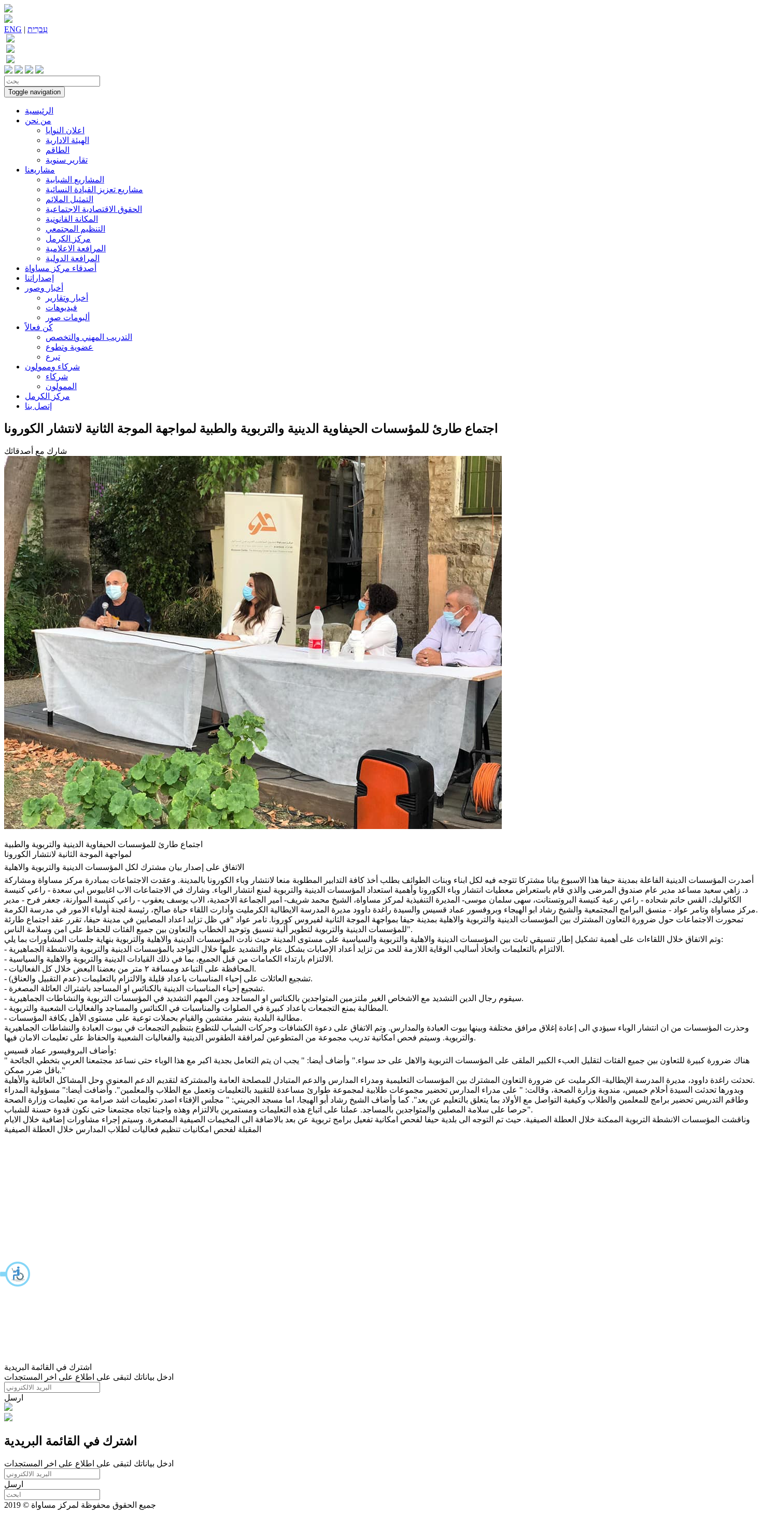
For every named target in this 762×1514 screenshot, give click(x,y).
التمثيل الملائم (69, 199)
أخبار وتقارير (67, 297)
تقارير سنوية (67, 159)
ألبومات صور (68, 317)
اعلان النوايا (65, 130)
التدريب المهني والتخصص (89, 337)
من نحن (38, 120)
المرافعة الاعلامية (76, 248)
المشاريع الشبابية (75, 179)
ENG (13, 29)
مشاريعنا (40, 169)
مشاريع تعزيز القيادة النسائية (94, 189)
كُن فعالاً (39, 327)
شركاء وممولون (52, 366)
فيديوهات (61, 307)
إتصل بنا (38, 406)
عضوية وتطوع (69, 346)
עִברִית (37, 29)
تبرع (53, 356)
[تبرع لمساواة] (8, 1408)
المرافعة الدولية (73, 258)
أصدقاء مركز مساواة (60, 268)
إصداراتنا (39, 278)
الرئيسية (39, 110)
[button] (15, 1274)
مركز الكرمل (68, 238)
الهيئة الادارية (67, 140)
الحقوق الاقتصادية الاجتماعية (94, 209)
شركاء (57, 376)
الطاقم (57, 150)
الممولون (61, 386)
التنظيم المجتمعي (75, 228)
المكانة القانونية (72, 219)
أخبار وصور (44, 287)
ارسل (13, 1397)
